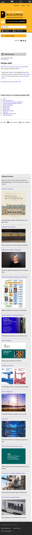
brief (24, 76)
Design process (6, 106)
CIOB (4, 66)
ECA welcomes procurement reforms (11, 497)
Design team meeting (8, 110)
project (24, 74)
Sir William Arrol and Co (7, 365)
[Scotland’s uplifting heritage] (14, 383)
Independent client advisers (9, 113)
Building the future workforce (9, 227)
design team (26, 72)
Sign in (28, 5)
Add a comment (13, 122)
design (28, 74)
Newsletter (16, 5)
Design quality (6, 107)
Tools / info (19, 31)
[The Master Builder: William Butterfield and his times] (14, 217)
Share (4, 122)
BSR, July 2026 (5, 340)
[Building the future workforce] (14, 242)
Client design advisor (8, 100)
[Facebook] (19, 40)
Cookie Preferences (6, 528)
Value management (7, 115)
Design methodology (8, 105)
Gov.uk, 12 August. (6, 391)
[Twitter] (21, 40)
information (8, 81)
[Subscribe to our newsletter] (13, 23)
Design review (17, 81)
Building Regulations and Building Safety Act (13, 315)
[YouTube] (25, 40)
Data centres (5, 418)
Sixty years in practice (7, 189)
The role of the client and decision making (12, 446)
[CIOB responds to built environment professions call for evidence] (14, 463)
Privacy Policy (16, 528)
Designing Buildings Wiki (21, 95)
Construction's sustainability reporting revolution (13, 473)
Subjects (7, 31)
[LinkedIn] (23, 40)
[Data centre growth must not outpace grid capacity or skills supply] (14, 436)
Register (23, 5)
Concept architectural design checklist (12, 103)
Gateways (5, 112)
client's (21, 76)
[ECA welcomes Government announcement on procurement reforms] (14, 514)
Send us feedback (25, 122)
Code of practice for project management (16, 66)
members (11, 72)
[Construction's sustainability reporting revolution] (14, 489)
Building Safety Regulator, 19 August (11, 250)
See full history (4, 59)
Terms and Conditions (6, 531)
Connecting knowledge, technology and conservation (15, 277)
